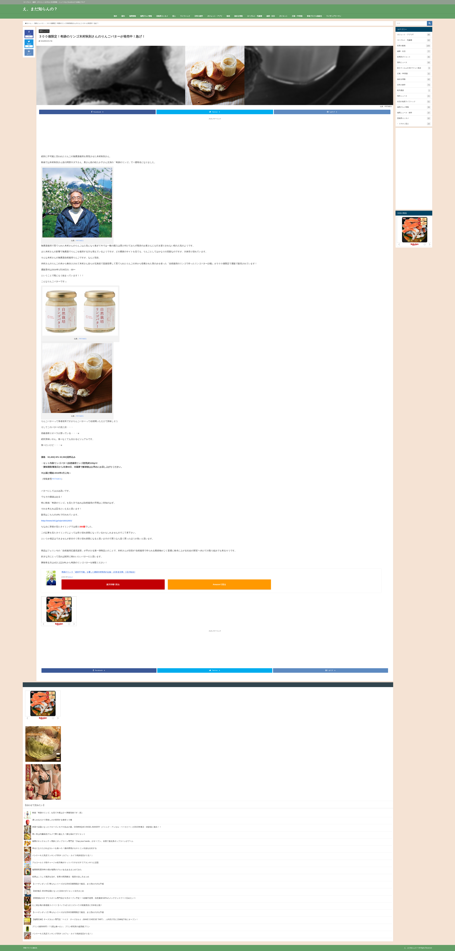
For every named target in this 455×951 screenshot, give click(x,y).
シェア (29, 35)
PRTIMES (79, 240)
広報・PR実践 (297, 16)
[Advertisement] (215, 136)
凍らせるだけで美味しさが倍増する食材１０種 (52, 820)
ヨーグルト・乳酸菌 (254, 16)
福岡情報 (132, 16)
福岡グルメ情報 (146, 16)
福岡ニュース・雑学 (413, 113)
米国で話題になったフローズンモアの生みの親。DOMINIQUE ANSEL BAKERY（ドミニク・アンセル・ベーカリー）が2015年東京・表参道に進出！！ (96, 827)
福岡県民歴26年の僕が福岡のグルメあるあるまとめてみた (57, 869)
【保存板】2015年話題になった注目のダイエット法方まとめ (58, 891)
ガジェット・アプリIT (413, 34)
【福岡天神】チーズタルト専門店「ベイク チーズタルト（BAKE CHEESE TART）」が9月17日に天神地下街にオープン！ (85, 919)
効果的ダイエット (413, 57)
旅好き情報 (238, 16)
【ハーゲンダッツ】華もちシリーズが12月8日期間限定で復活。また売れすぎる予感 (68, 884)
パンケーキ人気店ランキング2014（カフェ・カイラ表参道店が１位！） (62, 855)
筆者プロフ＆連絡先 (314, 16)
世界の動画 (413, 46)
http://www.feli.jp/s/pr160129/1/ (56, 521)
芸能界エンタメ (162, 16)
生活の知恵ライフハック (413, 101)
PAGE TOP (443, 920)
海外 (115, 16)
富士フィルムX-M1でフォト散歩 (413, 68)
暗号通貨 (413, 90)
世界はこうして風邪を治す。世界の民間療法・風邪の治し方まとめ (60, 877)
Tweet (29, 45)
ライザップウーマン (333, 16)
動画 (228, 16)
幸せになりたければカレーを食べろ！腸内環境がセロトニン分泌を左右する (64, 848)
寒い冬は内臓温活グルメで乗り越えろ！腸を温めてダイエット (58, 834)
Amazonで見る (219, 584)
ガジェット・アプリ (214, 16)
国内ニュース (44, 31)
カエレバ (70, 576)
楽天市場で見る (113, 584)
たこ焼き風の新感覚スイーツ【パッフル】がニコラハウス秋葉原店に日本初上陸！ (67, 905)
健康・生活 (270, 16)
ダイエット (283, 16)
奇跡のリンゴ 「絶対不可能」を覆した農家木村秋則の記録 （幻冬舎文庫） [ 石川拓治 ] (98, 572)
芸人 (174, 16)
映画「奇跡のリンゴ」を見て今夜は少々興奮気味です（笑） (57, 813)
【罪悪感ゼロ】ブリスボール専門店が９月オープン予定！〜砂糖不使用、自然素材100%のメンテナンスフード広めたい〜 (84, 898)
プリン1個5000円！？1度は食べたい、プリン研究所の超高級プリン (61, 926)
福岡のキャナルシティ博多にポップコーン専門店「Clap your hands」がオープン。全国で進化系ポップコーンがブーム (82, 841)
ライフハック (185, 16)
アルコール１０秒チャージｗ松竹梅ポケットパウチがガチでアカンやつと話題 (65, 862)
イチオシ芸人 (414, 124)
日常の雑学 (199, 16)
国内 (123, 16)
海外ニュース (413, 96)
